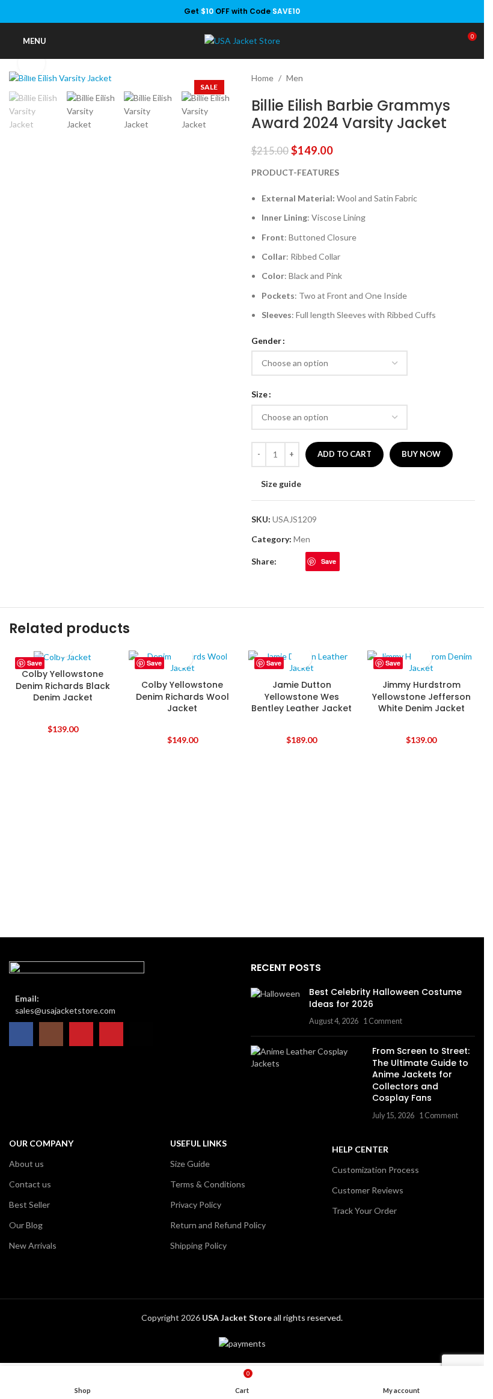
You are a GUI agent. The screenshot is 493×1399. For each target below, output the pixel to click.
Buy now (421, 454)
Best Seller (29, 1204)
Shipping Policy (198, 1245)
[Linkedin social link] (347, 562)
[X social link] (298, 562)
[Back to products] (453, 78)
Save (328, 561)
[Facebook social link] (284, 562)
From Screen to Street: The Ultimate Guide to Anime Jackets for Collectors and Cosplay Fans (421, 1074)
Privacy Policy (195, 1204)
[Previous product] (439, 78)
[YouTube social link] (81, 1034)
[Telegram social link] (361, 562)
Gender (266, 340)
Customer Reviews (367, 1190)
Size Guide (190, 1164)
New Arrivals (33, 1245)
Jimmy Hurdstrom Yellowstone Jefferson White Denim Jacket (421, 696)
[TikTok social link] (141, 1034)
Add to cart (344, 454)
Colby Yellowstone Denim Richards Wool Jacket (182, 696)
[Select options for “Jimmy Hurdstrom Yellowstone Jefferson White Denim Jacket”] (421, 657)
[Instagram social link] (51, 1034)
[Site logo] (242, 40)
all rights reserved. (272, 1317)
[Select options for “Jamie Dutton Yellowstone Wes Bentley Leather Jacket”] (301, 657)
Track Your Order (364, 1210)
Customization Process (375, 1170)
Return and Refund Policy (218, 1225)
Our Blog (26, 1225)
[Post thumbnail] (275, 1007)
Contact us (30, 1184)
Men (294, 78)
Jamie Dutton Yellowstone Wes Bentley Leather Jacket (301, 696)
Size (259, 394)
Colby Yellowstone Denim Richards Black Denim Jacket (63, 685)
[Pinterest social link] (111, 1034)
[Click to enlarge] (31, 62)
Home (262, 78)
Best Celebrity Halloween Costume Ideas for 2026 (385, 998)
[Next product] (468, 78)
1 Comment (382, 1021)
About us (26, 1164)
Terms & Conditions (207, 1184)
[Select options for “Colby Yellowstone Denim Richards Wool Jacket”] (182, 657)
